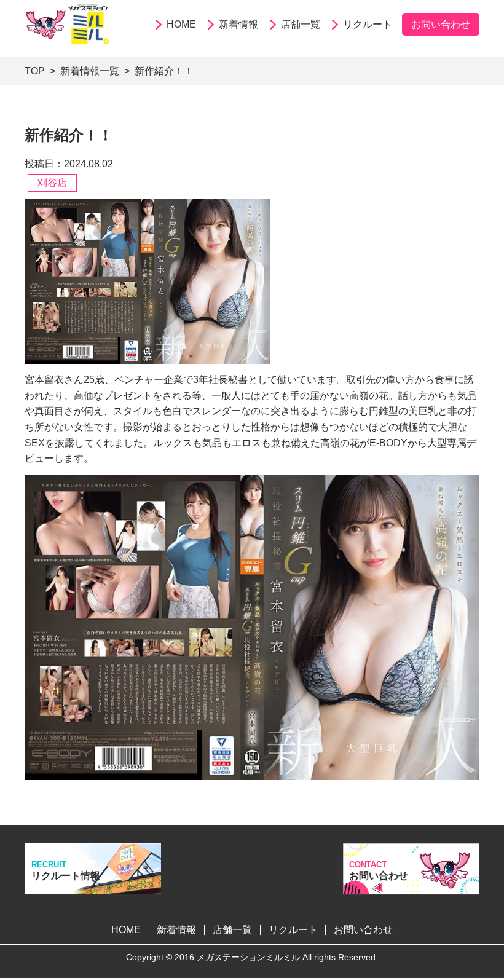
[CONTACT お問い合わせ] (411, 888)
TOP (35, 71)
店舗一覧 (300, 24)
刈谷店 (52, 183)
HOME (181, 24)
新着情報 (238, 24)
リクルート (367, 24)
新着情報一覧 (89, 71)
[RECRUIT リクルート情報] (93, 886)
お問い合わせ (440, 24)
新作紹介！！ (164, 71)
